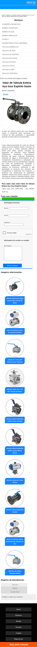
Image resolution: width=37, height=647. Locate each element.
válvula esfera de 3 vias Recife (15, 481)
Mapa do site (18, 639)
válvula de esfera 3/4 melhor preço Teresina (15, 361)
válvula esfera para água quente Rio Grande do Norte (14, 301)
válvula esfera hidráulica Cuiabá (14, 511)
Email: (6, 215)
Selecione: (15, 585)
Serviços (18, 20)
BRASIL (15, 588)
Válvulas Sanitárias (10, 73)
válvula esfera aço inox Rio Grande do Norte (15, 390)
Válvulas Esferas (9, 62)
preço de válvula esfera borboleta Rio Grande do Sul (15, 541)
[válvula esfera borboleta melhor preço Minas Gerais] (14, 436)
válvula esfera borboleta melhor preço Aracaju (14, 420)
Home (18, 609)
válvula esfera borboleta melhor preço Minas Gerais (14, 451)
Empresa (18, 615)
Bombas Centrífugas (10, 28)
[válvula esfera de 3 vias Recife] (14, 467)
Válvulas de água (9, 50)
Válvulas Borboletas (10, 47)
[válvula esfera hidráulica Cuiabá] (14, 497)
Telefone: (7, 222)
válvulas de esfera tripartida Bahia (14, 572)
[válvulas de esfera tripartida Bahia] (14, 558)
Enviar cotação (12, 265)
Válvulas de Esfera (9, 58)
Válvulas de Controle (10, 54)
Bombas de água (8, 32)
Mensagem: (8, 246)
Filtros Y (5, 39)
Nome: (6, 208)
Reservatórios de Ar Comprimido (14, 43)
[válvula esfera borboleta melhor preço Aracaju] (14, 406)
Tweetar (6, 94)
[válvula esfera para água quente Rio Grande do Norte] (14, 286)
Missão (18, 621)
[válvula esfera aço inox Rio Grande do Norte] (14, 377)
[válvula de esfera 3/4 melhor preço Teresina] (14, 347)
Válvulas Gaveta (8, 66)
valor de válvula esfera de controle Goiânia (15, 331)
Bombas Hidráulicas (9, 35)
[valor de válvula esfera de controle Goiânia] (14, 317)
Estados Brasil (15, 592)
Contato (18, 633)
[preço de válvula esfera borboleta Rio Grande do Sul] (14, 527)
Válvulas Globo (8, 69)
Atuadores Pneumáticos (11, 24)
